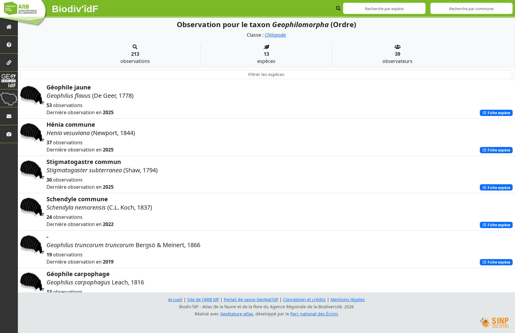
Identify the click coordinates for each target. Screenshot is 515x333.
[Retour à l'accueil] (9, 26)
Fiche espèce (498, 112)
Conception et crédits (304, 299)
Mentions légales (348, 299)
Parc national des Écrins (314, 314)
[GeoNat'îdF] (9, 80)
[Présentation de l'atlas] (9, 44)
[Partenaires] (9, 62)
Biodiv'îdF (75, 9)
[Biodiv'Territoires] (9, 98)
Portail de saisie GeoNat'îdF (251, 299)
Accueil (175, 299)
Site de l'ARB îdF (203, 299)
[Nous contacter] (9, 116)
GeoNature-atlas (236, 314)
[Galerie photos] (9, 134)
